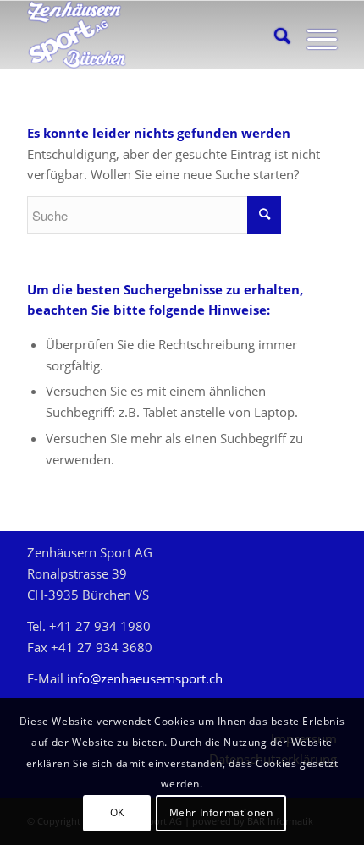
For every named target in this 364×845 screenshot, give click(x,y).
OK (117, 812)
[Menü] (313, 35)
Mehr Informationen (221, 812)
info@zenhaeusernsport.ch (145, 678)
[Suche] (273, 35)
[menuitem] (273, 35)
